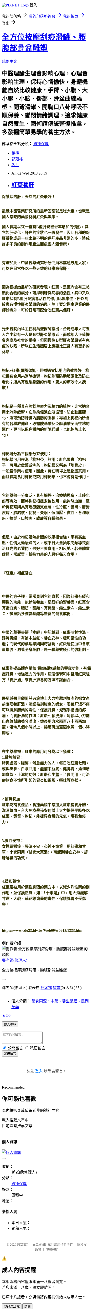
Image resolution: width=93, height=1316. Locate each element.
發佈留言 (10, 1054)
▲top (6, 1015)
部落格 (17, 159)
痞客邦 (46, 988)
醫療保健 (41, 144)
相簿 (15, 153)
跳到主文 (9, 61)
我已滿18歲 (12, 1306)
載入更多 (10, 1024)
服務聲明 (52, 1249)
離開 (27, 1306)
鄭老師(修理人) (14, 960)
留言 (57, 988)
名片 (15, 165)
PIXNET (22, 1244)
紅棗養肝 (22, 185)
